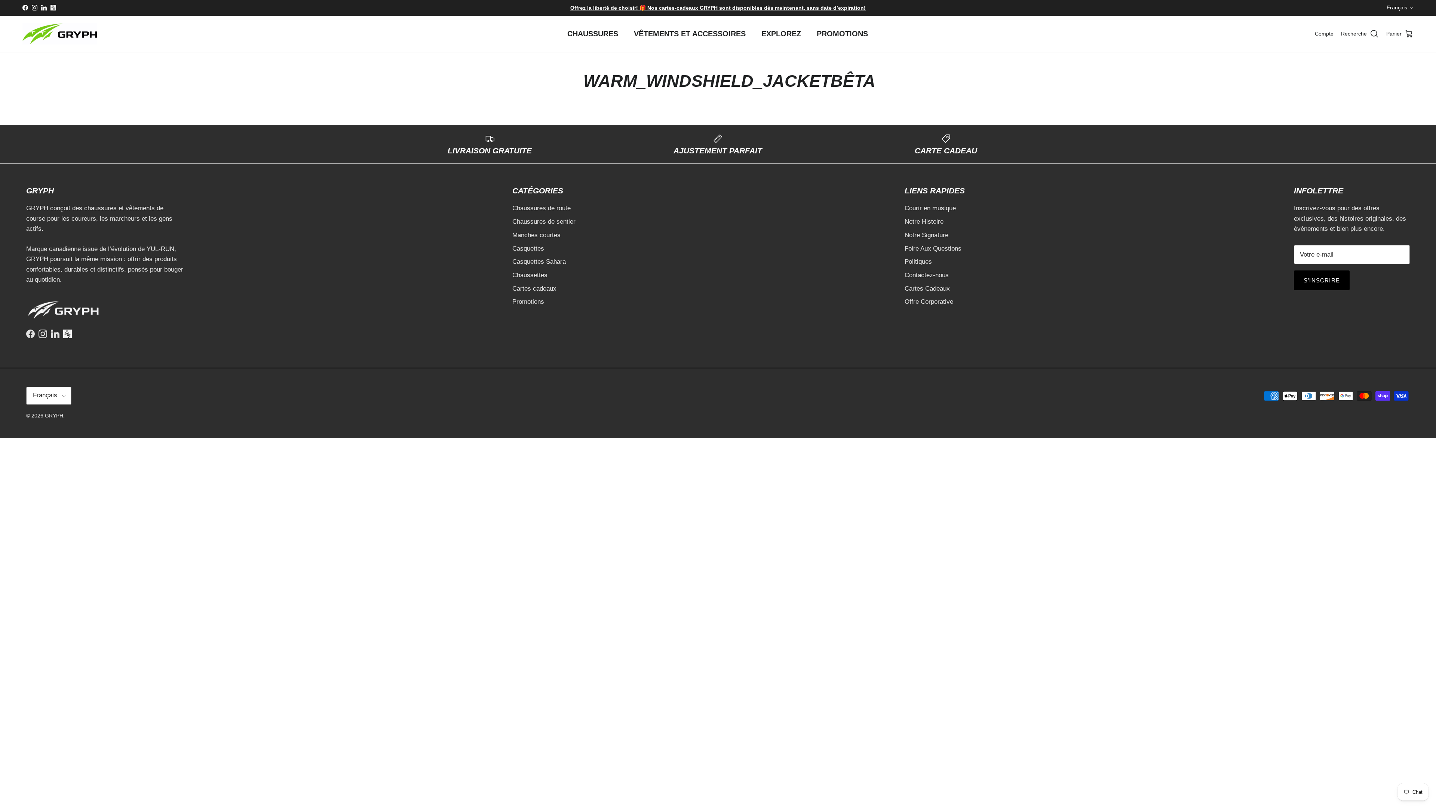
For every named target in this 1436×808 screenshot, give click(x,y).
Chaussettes (529, 275)
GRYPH (54, 416)
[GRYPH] (59, 34)
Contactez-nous (927, 275)
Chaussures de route (541, 208)
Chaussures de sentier (544, 221)
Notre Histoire (924, 221)
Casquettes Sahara (539, 261)
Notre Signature (926, 235)
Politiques (918, 261)
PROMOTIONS (842, 34)
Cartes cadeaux (534, 288)
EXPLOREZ (781, 34)
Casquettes (528, 248)
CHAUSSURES (592, 34)
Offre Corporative (929, 301)
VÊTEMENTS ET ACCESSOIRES (690, 34)
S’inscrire (1322, 280)
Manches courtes (536, 235)
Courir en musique (930, 208)
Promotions (528, 301)
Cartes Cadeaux (927, 288)
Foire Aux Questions (933, 248)
